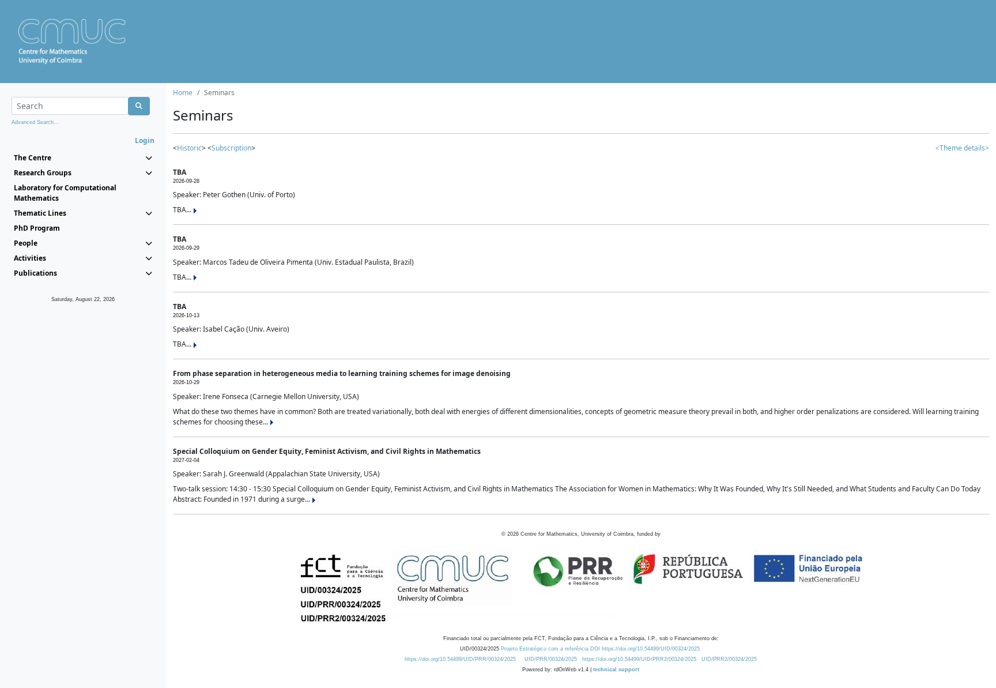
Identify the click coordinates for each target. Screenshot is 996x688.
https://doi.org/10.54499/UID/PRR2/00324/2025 (639, 659)
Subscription (231, 148)
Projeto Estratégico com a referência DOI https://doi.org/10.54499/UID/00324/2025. (601, 649)
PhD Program (37, 228)
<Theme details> (962, 148)
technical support (616, 669)
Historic (189, 148)
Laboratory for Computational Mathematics (65, 193)
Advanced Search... (35, 122)
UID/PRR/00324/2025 (551, 659)
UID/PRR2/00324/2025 (729, 659)
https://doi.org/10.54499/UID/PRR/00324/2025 (460, 659)
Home (183, 92)
